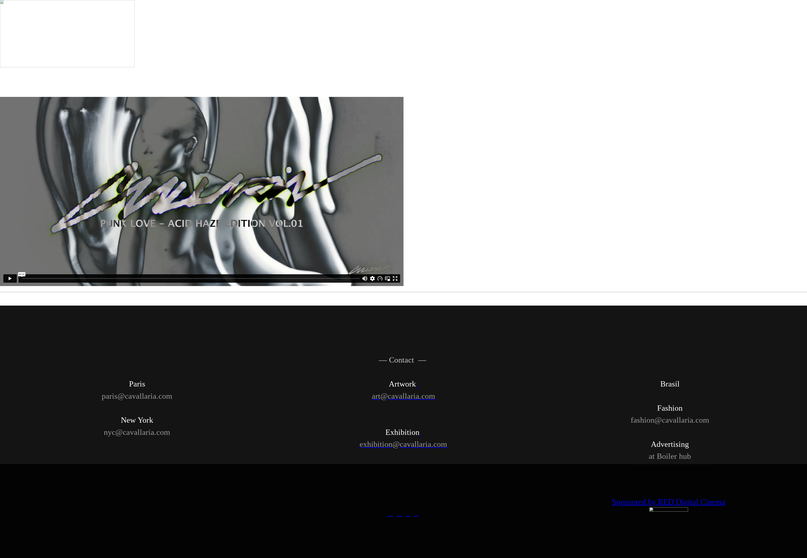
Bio (773, 13)
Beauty (302, 13)
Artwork (168, 13)
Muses (638, 13)
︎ (390, 513)
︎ (416, 513)
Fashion (235, 13)
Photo (436, 13)
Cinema (504, 13)
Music (572, 13)
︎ (407, 513)
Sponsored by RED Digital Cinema (668, 501)
